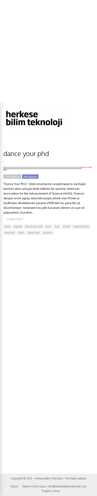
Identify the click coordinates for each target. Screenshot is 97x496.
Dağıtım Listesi (51, 491)
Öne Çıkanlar (12, 176)
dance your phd (33, 226)
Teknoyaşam (30, 176)
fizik (57, 226)
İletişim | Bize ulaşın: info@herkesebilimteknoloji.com (54, 486)
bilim (7, 226)
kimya (66, 226)
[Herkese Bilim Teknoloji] (34, 128)
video (21, 232)
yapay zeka (34, 232)
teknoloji (9, 232)
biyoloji (18, 226)
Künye (14, 486)
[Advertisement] (48, 51)
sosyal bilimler (81, 226)
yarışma (47, 232)
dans (48, 226)
